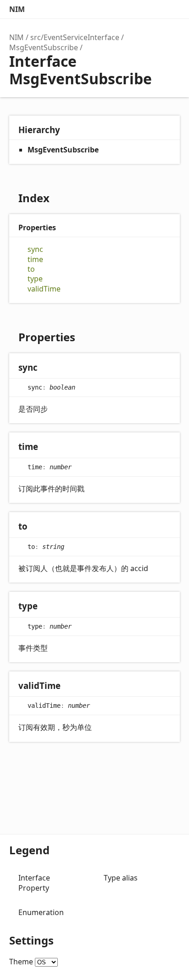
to (31, 269)
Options (152, 9)
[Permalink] (46, 368)
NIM (17, 9)
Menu (170, 9)
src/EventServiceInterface (74, 37)
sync (35, 249)
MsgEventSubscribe (43, 47)
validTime (44, 289)
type (35, 279)
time (35, 259)
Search (134, 9)
